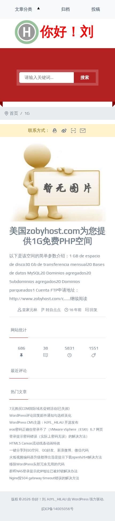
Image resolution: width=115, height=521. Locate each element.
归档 (65, 9)
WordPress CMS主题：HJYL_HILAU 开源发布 (43, 422)
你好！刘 (67, 32)
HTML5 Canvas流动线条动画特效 (34, 443)
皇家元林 (29, 310)
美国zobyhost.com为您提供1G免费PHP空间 (57, 236)
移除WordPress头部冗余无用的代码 (36, 464)
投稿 (95, 9)
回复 (93, 310)
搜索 (84, 77)
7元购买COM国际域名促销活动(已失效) (39, 409)
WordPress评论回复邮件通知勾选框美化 (40, 415)
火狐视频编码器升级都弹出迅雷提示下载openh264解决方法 (55, 457)
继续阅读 (78, 298)
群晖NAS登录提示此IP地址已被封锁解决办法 (43, 471)
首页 (14, 113)
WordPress (80, 499)
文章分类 (23, 9)
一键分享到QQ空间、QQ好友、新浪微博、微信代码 (49, 450)
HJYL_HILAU (57, 499)
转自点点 (53, 310)
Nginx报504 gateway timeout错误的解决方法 (44, 478)
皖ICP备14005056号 (57, 509)
